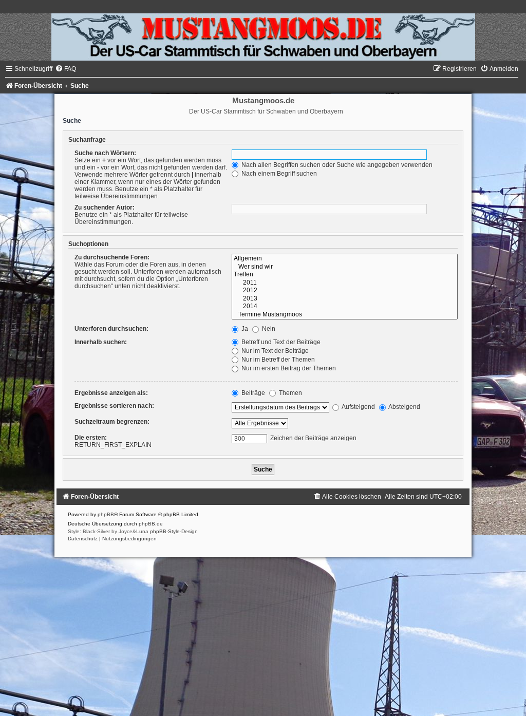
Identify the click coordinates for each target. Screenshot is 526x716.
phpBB (106, 514)
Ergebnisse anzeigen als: (111, 393)
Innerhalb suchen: (100, 342)
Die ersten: (90, 437)
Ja (244, 328)
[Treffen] (345, 275)
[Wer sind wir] (345, 267)
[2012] (345, 291)
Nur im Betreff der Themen (277, 359)
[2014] (345, 307)
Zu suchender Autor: (104, 207)
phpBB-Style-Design (174, 531)
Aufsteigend (358, 406)
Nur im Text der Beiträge (274, 350)
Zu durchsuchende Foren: (111, 257)
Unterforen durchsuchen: (111, 328)
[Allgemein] (345, 259)
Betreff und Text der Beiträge (280, 342)
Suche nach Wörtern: (105, 153)
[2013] (345, 299)
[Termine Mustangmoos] (345, 315)
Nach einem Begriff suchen (278, 173)
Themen (289, 393)
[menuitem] (65, 68)
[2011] (345, 283)
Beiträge (252, 393)
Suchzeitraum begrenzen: (111, 421)
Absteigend (403, 406)
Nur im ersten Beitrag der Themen (288, 368)
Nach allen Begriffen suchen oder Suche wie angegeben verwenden (336, 164)
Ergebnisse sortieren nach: (114, 405)
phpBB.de (151, 523)
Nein (267, 328)
